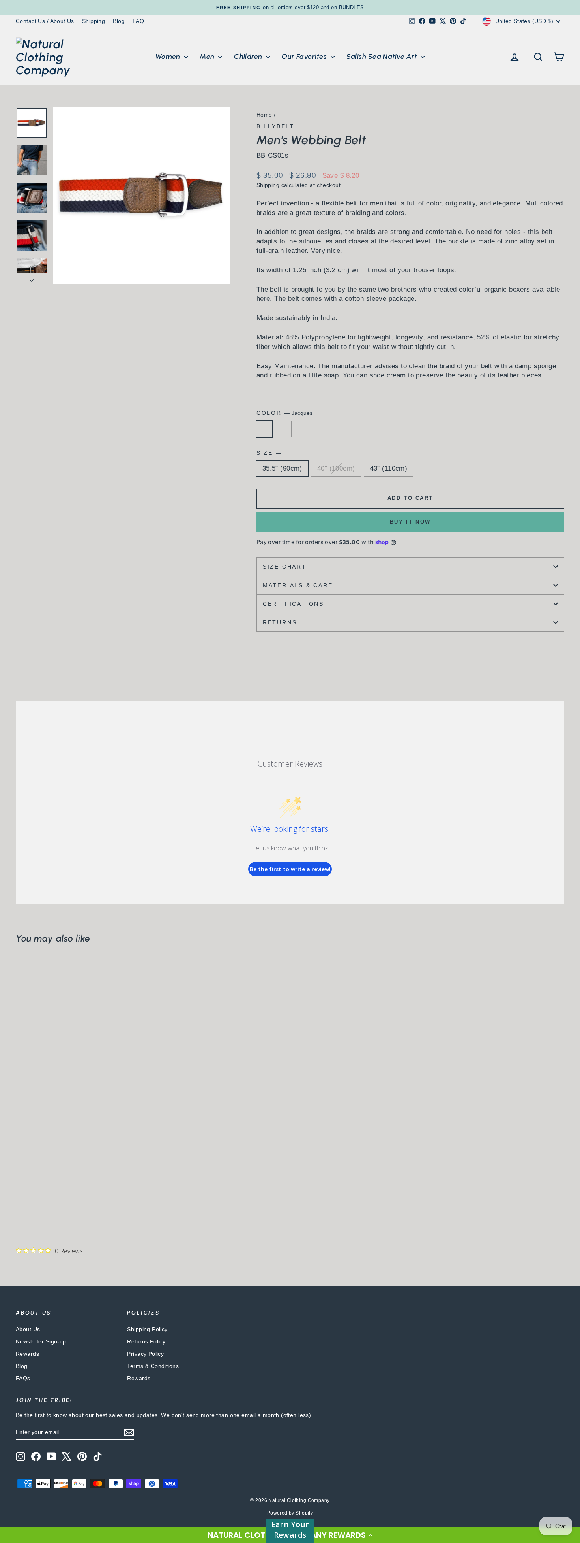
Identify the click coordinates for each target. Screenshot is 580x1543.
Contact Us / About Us (45, 21)
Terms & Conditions (153, 1366)
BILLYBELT (275, 126)
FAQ (138, 21)
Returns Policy (146, 1341)
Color (284, 413)
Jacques (264, 429)
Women (168, 56)
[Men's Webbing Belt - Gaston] (32, 1198)
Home (264, 114)
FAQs (23, 1378)
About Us (28, 1329)
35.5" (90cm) (282, 468)
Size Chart (285, 566)
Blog (119, 21)
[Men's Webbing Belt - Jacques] (21, 1198)
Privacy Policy (145, 1354)
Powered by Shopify (290, 1513)
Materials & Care (298, 585)
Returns (280, 622)
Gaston (283, 429)
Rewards (27, 1354)
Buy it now (410, 522)
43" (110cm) (389, 468)
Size (268, 453)
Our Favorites (305, 56)
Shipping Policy (147, 1329)
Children (249, 56)
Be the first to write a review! (290, 869)
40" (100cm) (336, 468)
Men (208, 56)
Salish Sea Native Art (382, 56)
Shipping (93, 21)
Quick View (81, 1151)
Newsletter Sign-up (41, 1341)
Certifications (293, 604)
